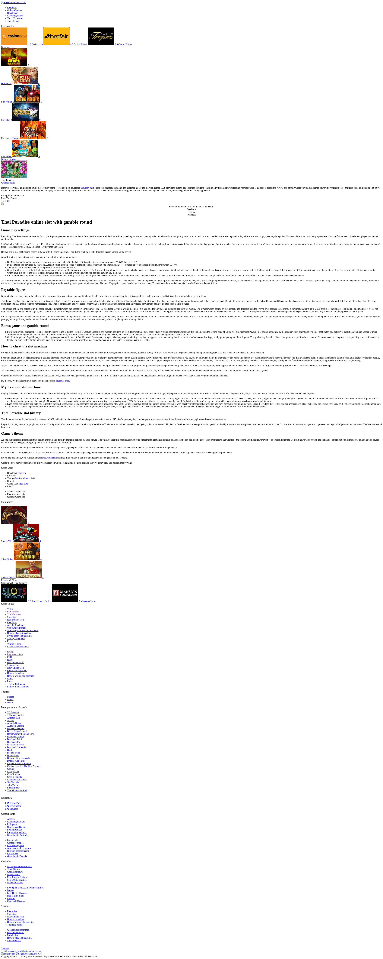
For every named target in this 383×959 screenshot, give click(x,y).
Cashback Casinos (16, 901)
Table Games (13, 869)
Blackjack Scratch (15, 744)
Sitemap (5, 948)
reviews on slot (48, 457)
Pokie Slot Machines (17, 670)
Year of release (14, 644)
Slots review (13, 665)
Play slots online (15, 654)
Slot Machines (14, 614)
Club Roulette (13, 774)
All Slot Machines (15, 625)
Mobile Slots (13, 935)
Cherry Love (13, 771)
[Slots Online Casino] (31, 951)
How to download (15, 673)
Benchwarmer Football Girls (20, 734)
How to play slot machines (19, 633)
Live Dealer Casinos (16, 893)
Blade (10, 750)
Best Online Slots (15, 662)
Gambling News (15, 15)
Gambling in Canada (17, 856)
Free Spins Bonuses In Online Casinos (25, 887)
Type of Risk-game (16, 684)
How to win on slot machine (20, 676)
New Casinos (13, 874)
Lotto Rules (12, 853)
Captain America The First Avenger (24, 766)
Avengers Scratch (15, 726)
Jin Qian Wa (13, 782)
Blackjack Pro (13, 742)
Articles (11, 819)
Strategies (11, 617)
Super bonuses (14, 940)
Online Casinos (14, 10)
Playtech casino (88, 188)
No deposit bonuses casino (19, 866)
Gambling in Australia (17, 835)
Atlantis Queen (14, 723)
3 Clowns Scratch (15, 715)
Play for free (13, 611)
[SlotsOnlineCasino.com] (13, 2)
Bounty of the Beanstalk (18, 758)
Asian (33, 478)
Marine (18, 478)
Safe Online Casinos (16, 880)
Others (26, 478)
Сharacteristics (8, 182)
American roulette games (19, 848)
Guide (10, 678)
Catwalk (11, 769)
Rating (10, 651)
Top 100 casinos (15, 18)
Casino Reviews (15, 872)
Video (10, 609)
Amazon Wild (13, 717)
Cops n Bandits (14, 777)
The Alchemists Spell (17, 790)
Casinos (11, 898)
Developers (12, 13)
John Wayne (13, 785)
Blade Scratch (13, 752)
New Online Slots (15, 668)
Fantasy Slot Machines (18, 686)
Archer (10, 720)
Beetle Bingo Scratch (17, 731)
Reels (9, 641)
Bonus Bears (13, 755)
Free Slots (12, 7)
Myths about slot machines (19, 636)
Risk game (12, 824)
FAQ (9, 657)
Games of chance (15, 843)
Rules (10, 659)
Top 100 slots (13, 21)
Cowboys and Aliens (17, 779)
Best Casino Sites (15, 895)
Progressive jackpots (16, 832)
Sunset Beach (13, 787)
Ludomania (12, 840)
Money (10, 890)
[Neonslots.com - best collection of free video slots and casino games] (12, 951)
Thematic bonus (14, 924)
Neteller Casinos (15, 882)
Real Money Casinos (17, 877)
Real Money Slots (15, 619)
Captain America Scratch (19, 763)
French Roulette (14, 829)
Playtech (22, 473)
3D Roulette (13, 712)
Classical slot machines (18, 646)
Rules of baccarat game (18, 851)
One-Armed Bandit (16, 627)
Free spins (12, 911)
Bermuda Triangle (15, 736)
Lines (9, 681)
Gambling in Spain (16, 821)
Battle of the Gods (15, 728)
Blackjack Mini (14, 739)
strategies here (62, 380)
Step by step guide (16, 638)
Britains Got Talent (16, 760)
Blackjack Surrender (16, 747)
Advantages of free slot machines (22, 630)
